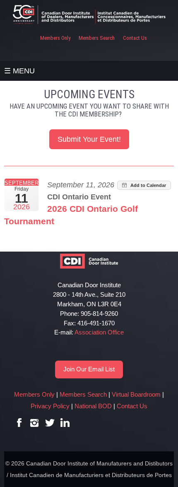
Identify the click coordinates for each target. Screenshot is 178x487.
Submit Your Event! (89, 139)
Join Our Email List (89, 369)
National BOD (93, 405)
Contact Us (135, 38)
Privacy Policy (50, 405)
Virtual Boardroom (136, 394)
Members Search (97, 38)
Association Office (99, 332)
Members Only (55, 38)
